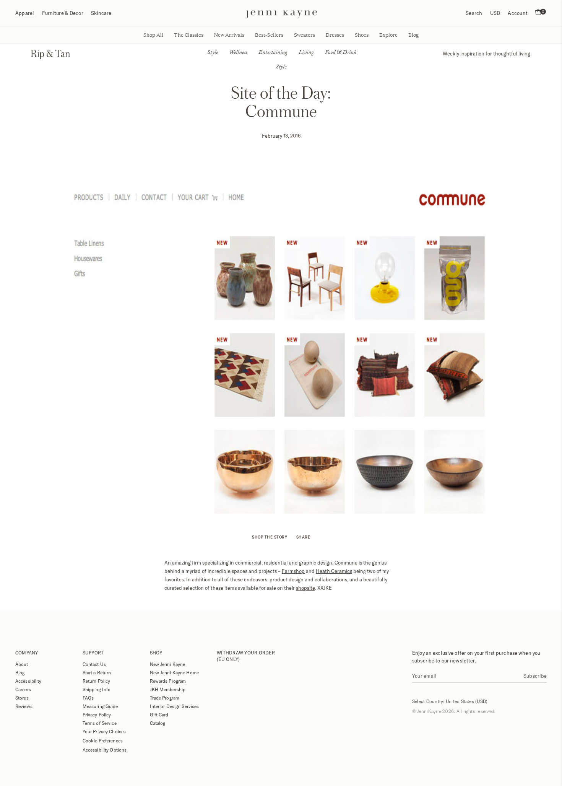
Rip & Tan (50, 53)
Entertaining (272, 53)
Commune (346, 563)
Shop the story (269, 537)
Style (212, 53)
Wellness (238, 53)
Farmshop (293, 571)
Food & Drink (340, 53)
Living (306, 53)
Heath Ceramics (334, 571)
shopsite (305, 588)
